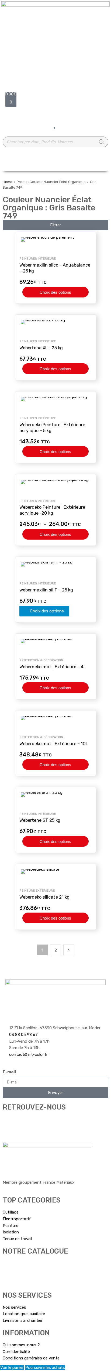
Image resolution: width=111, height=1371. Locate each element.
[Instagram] (24, 1122)
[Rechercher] (101, 142)
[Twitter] (38, 1122)
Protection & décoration (41, 660)
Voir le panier (12, 1367)
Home (7, 182)
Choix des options (55, 292)
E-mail (9, 1071)
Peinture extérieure (37, 890)
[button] (55, 225)
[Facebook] (9, 1122)
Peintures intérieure (37, 258)
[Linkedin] (53, 1122)
